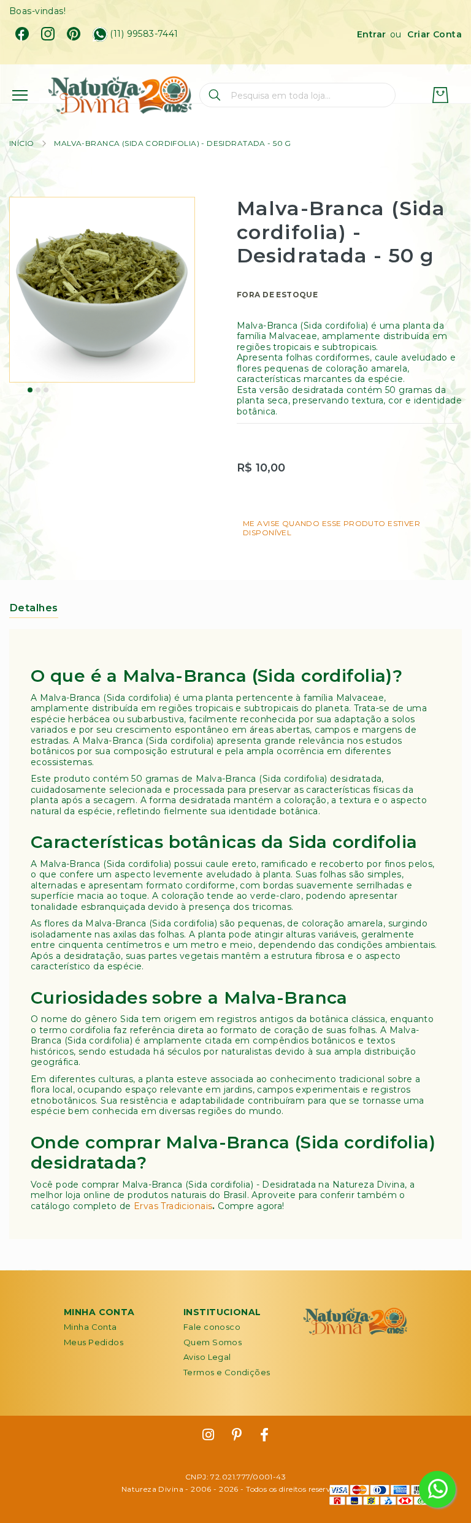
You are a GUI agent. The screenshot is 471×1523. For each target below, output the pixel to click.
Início (21, 143)
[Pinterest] (73, 33)
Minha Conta (90, 1327)
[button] (30, 389)
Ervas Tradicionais (173, 1206)
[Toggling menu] (20, 95)
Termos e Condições (226, 1372)
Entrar (371, 34)
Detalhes (34, 608)
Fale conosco (211, 1327)
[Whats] (100, 34)
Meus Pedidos (93, 1342)
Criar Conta (434, 34)
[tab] (33, 607)
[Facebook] (22, 33)
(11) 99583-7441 (144, 34)
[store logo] (120, 95)
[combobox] (297, 95)
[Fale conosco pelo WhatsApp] (437, 1489)
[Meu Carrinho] (440, 95)
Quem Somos (212, 1342)
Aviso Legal (207, 1357)
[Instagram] (48, 33)
